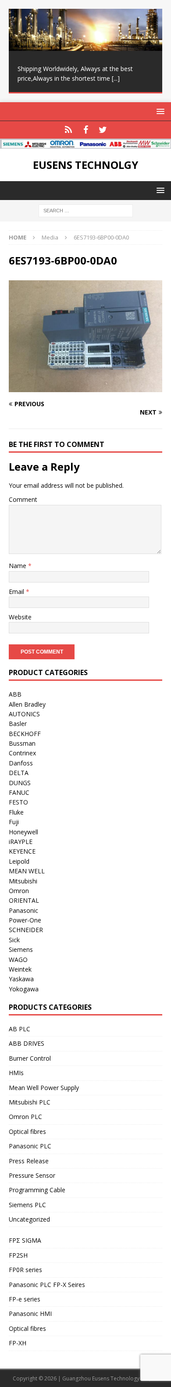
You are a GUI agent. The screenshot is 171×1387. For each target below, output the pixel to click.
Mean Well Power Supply (44, 1087)
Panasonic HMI (30, 1313)
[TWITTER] (102, 130)
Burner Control (30, 1058)
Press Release (29, 1161)
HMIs (16, 1073)
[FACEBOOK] (85, 130)
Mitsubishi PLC (29, 1102)
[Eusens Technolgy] (85, 143)
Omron (19, 891)
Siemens (21, 949)
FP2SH (18, 1255)
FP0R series (25, 1269)
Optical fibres (27, 1131)
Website (20, 617)
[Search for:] (86, 210)
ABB (15, 694)
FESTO (18, 802)
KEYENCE (22, 851)
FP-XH (17, 1343)
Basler (18, 723)
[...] (116, 78)
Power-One (25, 920)
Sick (14, 940)
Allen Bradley (27, 704)
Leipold (19, 861)
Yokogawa (24, 989)
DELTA (18, 773)
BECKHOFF (25, 733)
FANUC (19, 792)
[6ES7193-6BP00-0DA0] (85, 387)
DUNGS (20, 783)
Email (17, 591)
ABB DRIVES (26, 1043)
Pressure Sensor (32, 1175)
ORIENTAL (24, 900)
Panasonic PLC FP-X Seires (47, 1284)
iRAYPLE (20, 841)
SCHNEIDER (26, 930)
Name (18, 565)
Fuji (14, 822)
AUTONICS (24, 714)
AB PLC (19, 1029)
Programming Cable (37, 1190)
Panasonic (23, 910)
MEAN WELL (27, 871)
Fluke (16, 812)
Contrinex (22, 753)
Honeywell (23, 832)
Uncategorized (29, 1219)
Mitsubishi (23, 881)
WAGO (18, 959)
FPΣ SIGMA (25, 1240)
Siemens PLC (27, 1205)
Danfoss (21, 763)
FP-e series (24, 1299)
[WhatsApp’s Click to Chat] (68, 130)
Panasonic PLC (30, 1146)
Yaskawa (21, 979)
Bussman (22, 743)
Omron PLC (25, 1116)
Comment (23, 499)
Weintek (20, 969)
